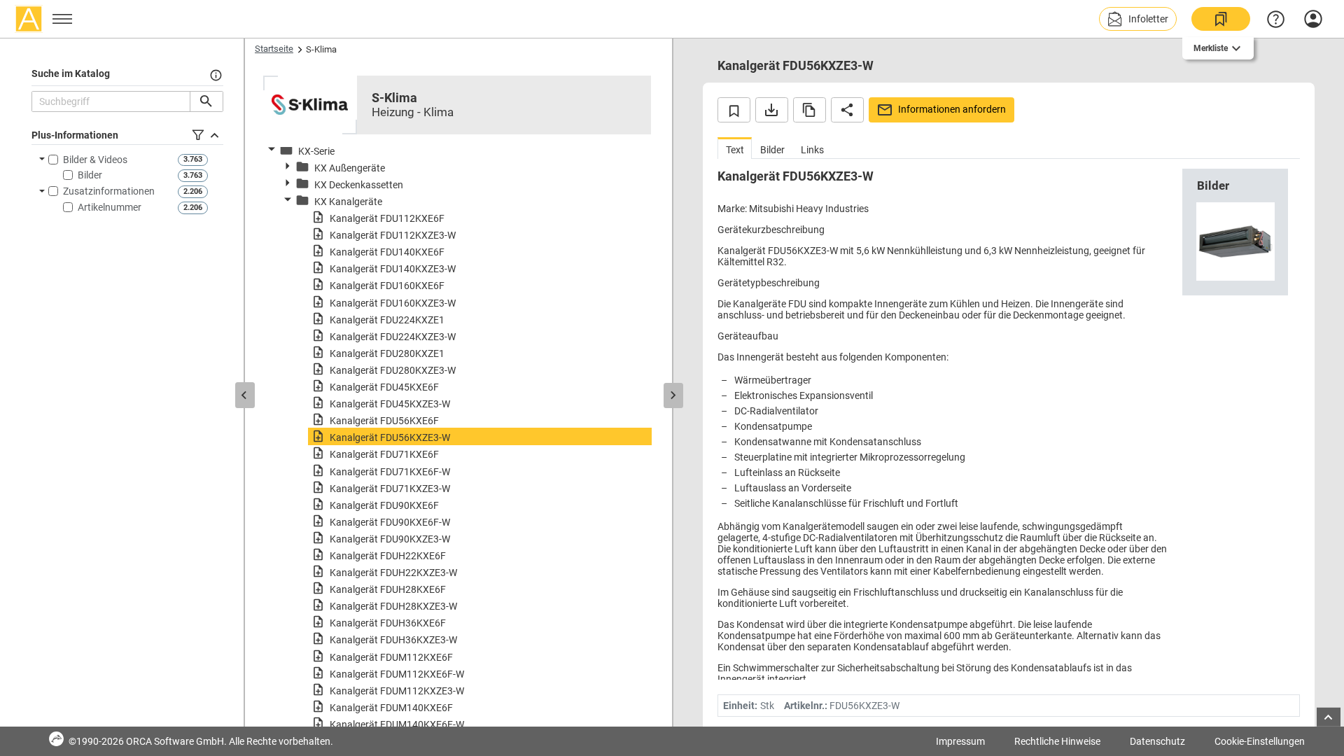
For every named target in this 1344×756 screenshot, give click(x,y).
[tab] (735, 148)
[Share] (847, 109)
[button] (1138, 19)
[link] (1220, 19)
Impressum (960, 741)
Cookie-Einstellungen (1259, 741)
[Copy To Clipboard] (809, 109)
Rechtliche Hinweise (1057, 741)
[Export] (771, 109)
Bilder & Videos (95, 159)
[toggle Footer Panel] (1328, 717)
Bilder (90, 175)
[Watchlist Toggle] (734, 109)
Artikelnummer (109, 207)
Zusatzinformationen (109, 191)
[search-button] (206, 101)
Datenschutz (1157, 741)
